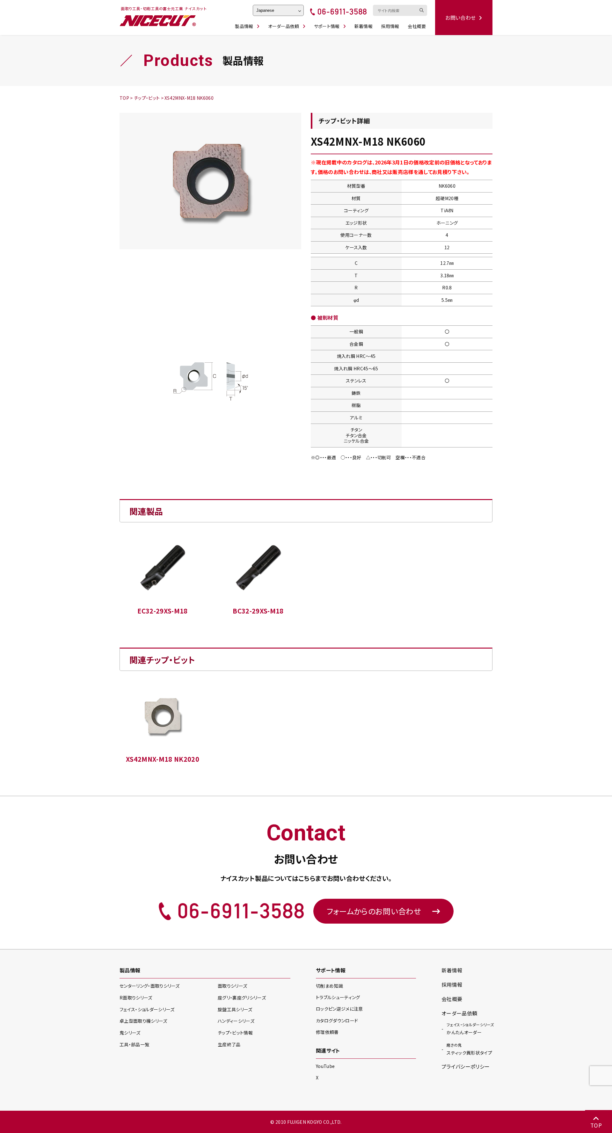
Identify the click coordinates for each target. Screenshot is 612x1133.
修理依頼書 (327, 1032)
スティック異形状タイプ (469, 1049)
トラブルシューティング (338, 997)
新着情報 (363, 26)
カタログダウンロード (337, 1020)
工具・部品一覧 (134, 1044)
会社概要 (417, 26)
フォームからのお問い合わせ (374, 911)
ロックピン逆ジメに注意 (339, 1009)
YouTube (325, 1066)
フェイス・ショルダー (147, 1009)
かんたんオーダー (470, 1029)
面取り (232, 986)
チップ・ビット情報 (235, 1032)
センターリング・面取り (150, 986)
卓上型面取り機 (143, 1021)
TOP (596, 1125)
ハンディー (236, 1021)
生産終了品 (229, 1044)
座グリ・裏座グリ (242, 997)
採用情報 (390, 26)
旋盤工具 (235, 1009)
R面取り (136, 997)
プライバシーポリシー (465, 1066)
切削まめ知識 (329, 986)
